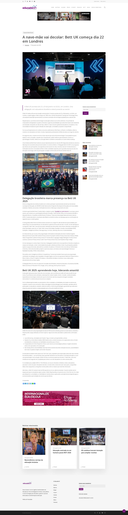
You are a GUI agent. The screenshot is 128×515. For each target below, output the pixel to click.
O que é (55, 492)
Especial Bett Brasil (28, 32)
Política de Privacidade (27, 499)
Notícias (55, 430)
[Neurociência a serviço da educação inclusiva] (35, 448)
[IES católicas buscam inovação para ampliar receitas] (92, 448)
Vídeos (54, 500)
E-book (54, 497)
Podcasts (55, 502)
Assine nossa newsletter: (89, 107)
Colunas (55, 495)
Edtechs (55, 487)
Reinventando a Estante (30, 430)
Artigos (54, 490)
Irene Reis (27, 466)
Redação (27, 45)
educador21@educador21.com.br (86, 498)
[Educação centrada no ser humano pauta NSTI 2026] (64, 448)
